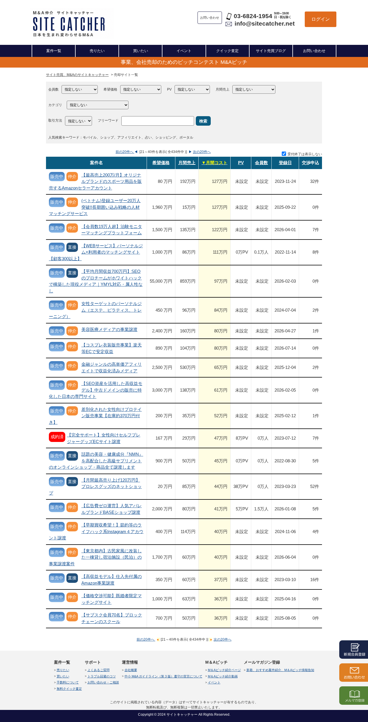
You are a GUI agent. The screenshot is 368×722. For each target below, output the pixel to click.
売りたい (97, 51)
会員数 (53, 89)
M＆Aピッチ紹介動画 (223, 676)
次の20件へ (202, 152)
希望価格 (110, 89)
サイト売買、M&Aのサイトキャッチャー (77, 75)
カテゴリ (55, 105)
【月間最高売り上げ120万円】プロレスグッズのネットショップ (95, 486)
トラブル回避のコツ (101, 676)
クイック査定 (227, 51)
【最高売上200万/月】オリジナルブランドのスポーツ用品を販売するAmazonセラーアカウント (95, 181)
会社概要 (130, 670)
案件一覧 (53, 51)
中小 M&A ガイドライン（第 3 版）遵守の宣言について (163, 676)
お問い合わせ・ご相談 (103, 682)
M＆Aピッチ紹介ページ (224, 670)
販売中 (56, 176)
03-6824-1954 (253, 16)
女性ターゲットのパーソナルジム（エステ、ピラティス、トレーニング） (95, 310)
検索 (203, 121)
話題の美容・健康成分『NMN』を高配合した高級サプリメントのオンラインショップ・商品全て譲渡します (96, 461)
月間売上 (222, 89)
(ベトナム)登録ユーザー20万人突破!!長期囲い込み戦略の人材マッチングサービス (95, 207)
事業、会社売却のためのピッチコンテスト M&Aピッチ (184, 62)
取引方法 (55, 120)
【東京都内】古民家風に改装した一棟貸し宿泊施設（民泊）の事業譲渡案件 (95, 557)
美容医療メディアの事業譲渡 (109, 329)
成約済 (57, 436)
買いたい (140, 51)
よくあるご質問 (98, 670)
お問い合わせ (314, 51)
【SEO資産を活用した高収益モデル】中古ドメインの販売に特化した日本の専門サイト (95, 390)
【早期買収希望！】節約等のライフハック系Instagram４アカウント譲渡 (96, 531)
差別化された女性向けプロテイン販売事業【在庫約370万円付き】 (95, 416)
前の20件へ (125, 152)
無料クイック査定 (69, 688)
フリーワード (108, 120)
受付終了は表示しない (305, 154)
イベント (184, 51)
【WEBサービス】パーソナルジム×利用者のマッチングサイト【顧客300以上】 (96, 252)
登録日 (285, 162)
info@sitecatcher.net (265, 23)
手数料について (68, 682)
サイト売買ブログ (271, 51)
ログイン (320, 19)
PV (169, 89)
